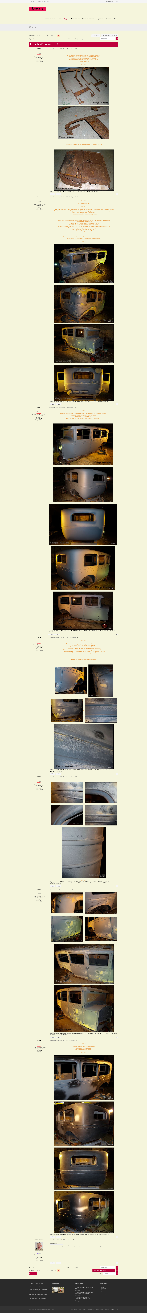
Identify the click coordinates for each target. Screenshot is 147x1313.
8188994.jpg (112, 630)
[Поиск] (113, 27)
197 (77, 1040)
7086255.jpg (63, 401)
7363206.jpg (89, 191)
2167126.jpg (53, 771)
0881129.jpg (88, 401)
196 (77, 889)
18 (52, 35)
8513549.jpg (74, 630)
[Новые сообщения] (102, 27)
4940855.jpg (88, 1033)
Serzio (39, 48)
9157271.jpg (75, 1033)
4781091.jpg (76, 191)
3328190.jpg (63, 1033)
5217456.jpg (88, 1234)
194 (77, 637)
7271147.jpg (59, 1034)
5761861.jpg (100, 1234)
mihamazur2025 (39, 1239)
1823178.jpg (63, 882)
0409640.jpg (88, 882)
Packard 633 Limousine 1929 (70, 39)
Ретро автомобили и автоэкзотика (41, 39)
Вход (117, 1)
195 (77, 776)
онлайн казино (69, 1245)
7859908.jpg (100, 401)
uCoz (53, 1309)
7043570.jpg (113, 1033)
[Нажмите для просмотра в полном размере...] (83, 85)
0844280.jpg (100, 1033)
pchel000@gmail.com (105, 1294)
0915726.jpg (101, 882)
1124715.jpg (87, 630)
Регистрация (109, 1)
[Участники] (105, 27)
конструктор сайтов (46, 1309)
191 (77, 48)
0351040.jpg (63, 1234)
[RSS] (116, 27)
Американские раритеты (56, 39)
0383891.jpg (75, 401)
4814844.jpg (53, 883)
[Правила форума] (109, 27)
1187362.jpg (75, 1234)
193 (75, 407)
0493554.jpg (99, 630)
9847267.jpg (100, 769)
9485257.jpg (75, 769)
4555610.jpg (76, 882)
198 (74, 1239)
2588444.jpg (63, 769)
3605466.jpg (61, 630)
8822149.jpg (63, 191)
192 (77, 197)
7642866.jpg (88, 769)
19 (55, 35)
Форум (30, 39)
